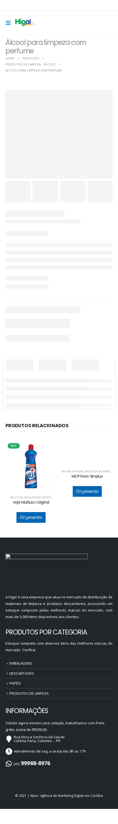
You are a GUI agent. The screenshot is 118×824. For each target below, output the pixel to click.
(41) (32, 763)
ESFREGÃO (78, 471)
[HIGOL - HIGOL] (25, 23)
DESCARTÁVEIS (21, 673)
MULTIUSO (16, 497)
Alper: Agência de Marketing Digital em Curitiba (66, 795)
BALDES (66, 471)
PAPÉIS (15, 683)
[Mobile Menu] (9, 23)
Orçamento (31, 517)
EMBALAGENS (20, 663)
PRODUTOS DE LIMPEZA (37, 497)
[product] (87, 444)
